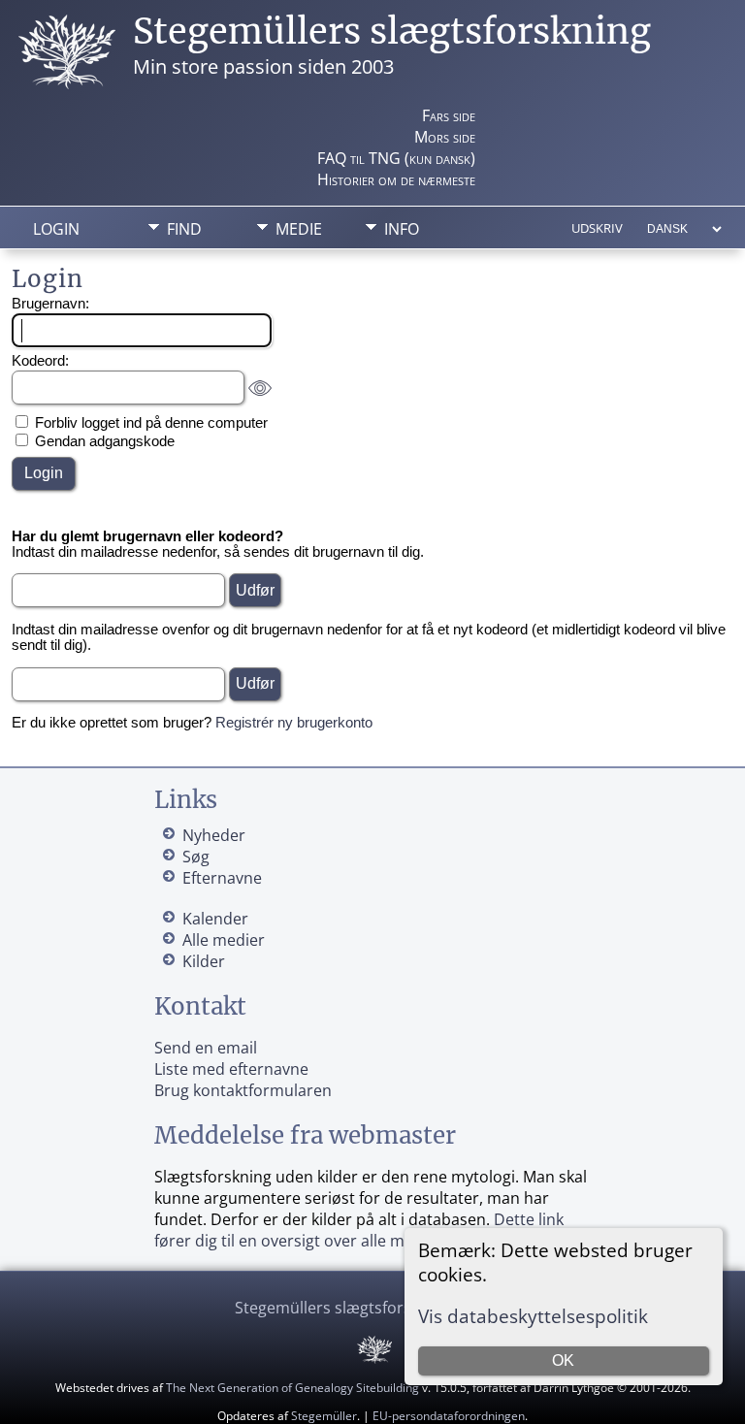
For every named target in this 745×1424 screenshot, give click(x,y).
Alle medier (223, 940)
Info (401, 229)
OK (563, 1360)
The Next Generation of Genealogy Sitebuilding (292, 1387)
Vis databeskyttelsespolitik (533, 1316)
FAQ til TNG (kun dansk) (396, 158)
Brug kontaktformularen (243, 1090)
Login (56, 229)
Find (184, 229)
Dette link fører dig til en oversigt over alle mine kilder (359, 1230)
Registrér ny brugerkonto (293, 722)
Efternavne (222, 878)
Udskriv (597, 228)
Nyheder (213, 835)
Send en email (205, 1047)
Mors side (444, 136)
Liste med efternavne (231, 1069)
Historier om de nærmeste (396, 179)
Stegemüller (324, 1416)
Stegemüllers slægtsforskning (392, 31)
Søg (196, 856)
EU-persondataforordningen (448, 1416)
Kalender (215, 918)
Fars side (448, 115)
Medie (298, 229)
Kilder (203, 961)
